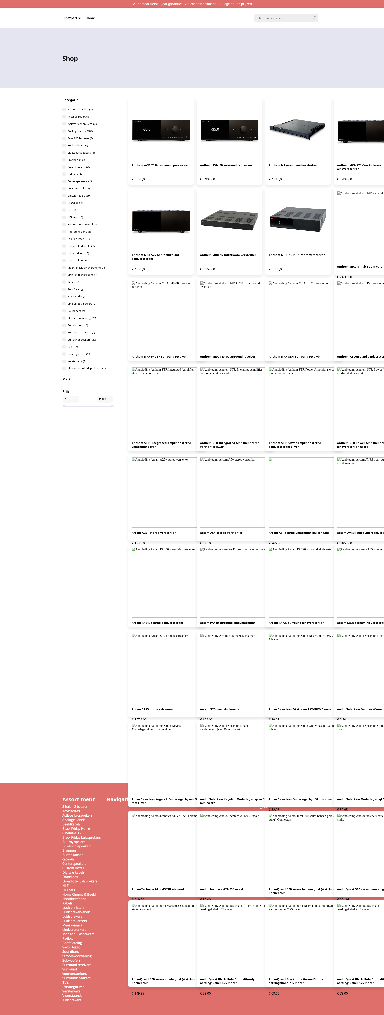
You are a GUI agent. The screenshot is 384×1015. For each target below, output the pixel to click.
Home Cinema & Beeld (83, 224)
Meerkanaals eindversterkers (87, 267)
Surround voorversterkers (74, 971)
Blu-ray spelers (73, 842)
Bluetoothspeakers (81, 152)
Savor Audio (77, 296)
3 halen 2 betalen (80, 109)
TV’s (65, 982)
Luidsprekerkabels (81, 246)
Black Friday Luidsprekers (81, 837)
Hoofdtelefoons (79, 231)
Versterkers (77, 361)
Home (90, 18)
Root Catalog (77, 289)
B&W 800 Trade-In (80, 138)
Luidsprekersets (79, 260)
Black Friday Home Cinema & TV (76, 830)
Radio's (74, 282)
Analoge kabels (80, 131)
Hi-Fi (72, 210)
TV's (73, 347)
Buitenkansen (79, 167)
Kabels (67, 903)
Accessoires (78, 116)
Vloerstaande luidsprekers (87, 368)
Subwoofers (78, 325)
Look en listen (79, 239)
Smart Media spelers (82, 303)
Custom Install (79, 188)
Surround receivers (81, 332)
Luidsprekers (78, 253)
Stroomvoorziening (82, 318)
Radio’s (67, 938)
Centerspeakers (80, 181)
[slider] (64, 406)
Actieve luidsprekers (82, 124)
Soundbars (76, 311)
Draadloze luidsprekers (79, 881)
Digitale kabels (79, 195)
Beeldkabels (78, 145)
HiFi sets (75, 217)
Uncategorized (79, 354)
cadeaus (75, 174)
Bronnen (76, 160)
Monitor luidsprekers (83, 275)
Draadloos (76, 203)
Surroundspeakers (82, 339)
